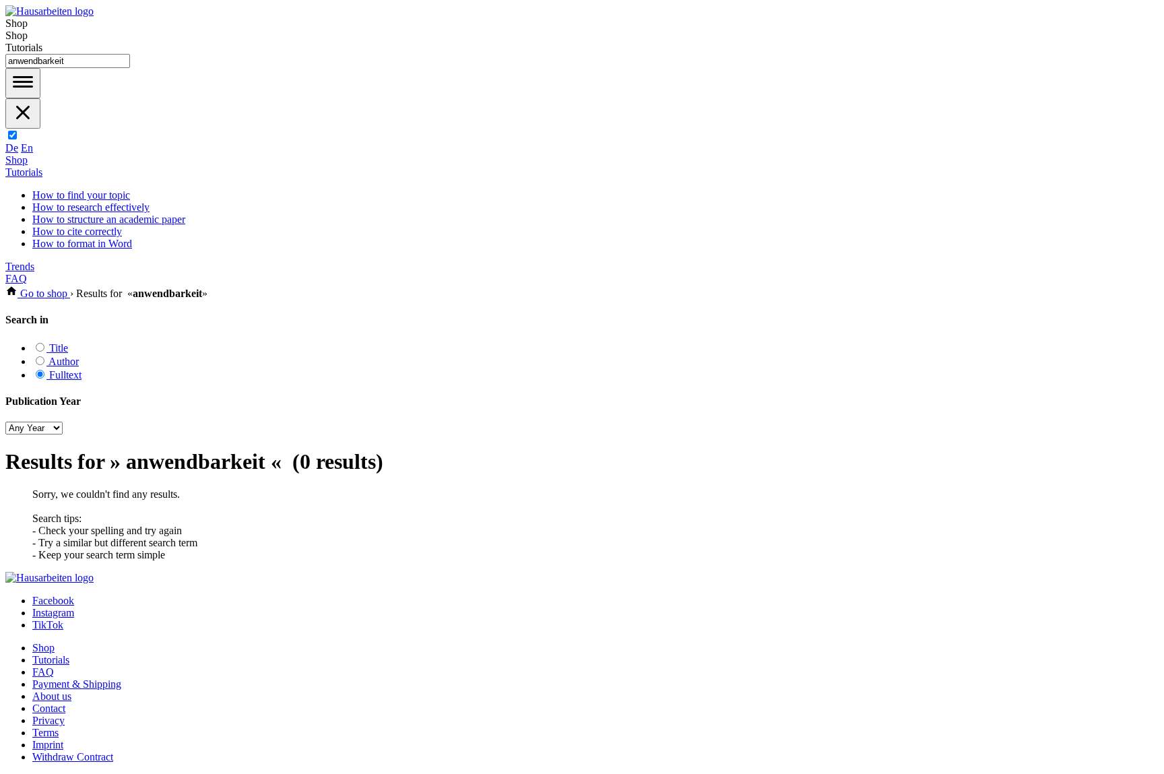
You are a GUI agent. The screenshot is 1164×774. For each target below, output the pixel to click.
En (27, 148)
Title (57, 348)
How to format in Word (82, 243)
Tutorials (23, 172)
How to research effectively (91, 207)
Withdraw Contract (72, 757)
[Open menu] (22, 83)
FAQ (16, 278)
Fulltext (64, 375)
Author (62, 361)
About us (51, 696)
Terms (45, 732)
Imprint (47, 744)
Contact (48, 708)
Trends (19, 266)
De (11, 148)
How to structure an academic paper (108, 219)
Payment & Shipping (76, 684)
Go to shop (44, 293)
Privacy (48, 720)
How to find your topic (81, 195)
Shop (16, 160)
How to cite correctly (77, 231)
